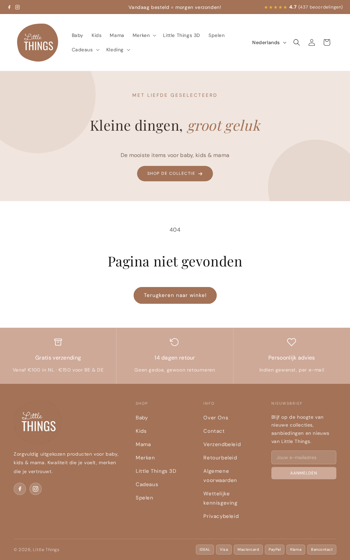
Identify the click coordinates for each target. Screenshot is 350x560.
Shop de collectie (171, 173)
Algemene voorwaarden (220, 476)
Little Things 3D (156, 471)
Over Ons (215, 417)
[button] (144, 35)
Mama (143, 444)
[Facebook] (9, 7)
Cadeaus (147, 484)
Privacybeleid (221, 516)
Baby (142, 417)
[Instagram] (17, 7)
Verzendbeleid (222, 444)
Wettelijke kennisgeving (220, 498)
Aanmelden (303, 473)
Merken (145, 457)
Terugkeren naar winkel (175, 295)
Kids (141, 431)
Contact (214, 431)
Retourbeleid (220, 457)
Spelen (144, 497)
